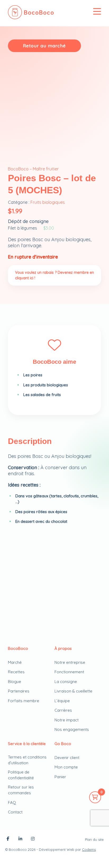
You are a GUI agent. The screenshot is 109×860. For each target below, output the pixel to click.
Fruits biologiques (47, 202)
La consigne (65, 681)
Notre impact (66, 719)
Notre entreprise (69, 662)
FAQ (12, 802)
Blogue (14, 681)
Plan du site (94, 839)
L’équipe (62, 700)
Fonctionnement (69, 671)
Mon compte (66, 767)
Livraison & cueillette (73, 691)
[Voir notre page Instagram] (32, 839)
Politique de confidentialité (21, 775)
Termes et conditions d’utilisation (27, 760)
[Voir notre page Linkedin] (20, 839)
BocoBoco (18, 849)
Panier (60, 776)
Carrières (63, 710)
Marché (15, 662)
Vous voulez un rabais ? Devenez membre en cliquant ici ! (54, 275)
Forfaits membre (23, 700)
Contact (15, 812)
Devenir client (66, 757)
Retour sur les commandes (21, 790)
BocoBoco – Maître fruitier (33, 168)
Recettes (16, 671)
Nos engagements (71, 729)
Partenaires (18, 691)
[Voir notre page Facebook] (8, 839)
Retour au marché (44, 45)
